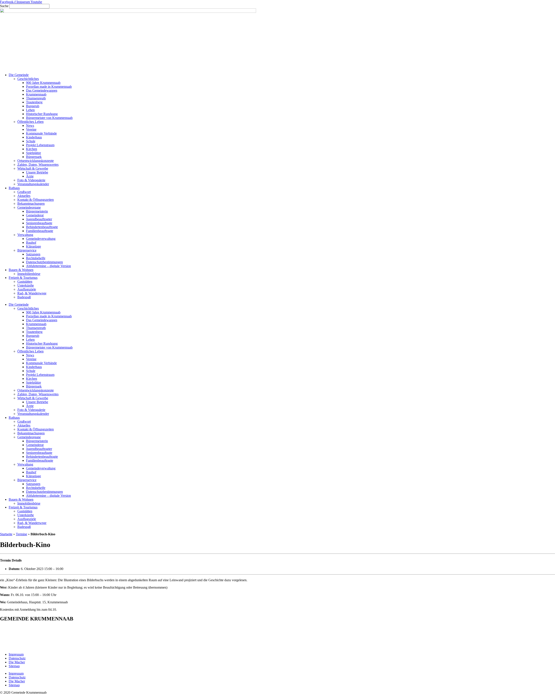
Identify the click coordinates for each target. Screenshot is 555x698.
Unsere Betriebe (37, 172)
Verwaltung (25, 235)
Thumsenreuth (36, 98)
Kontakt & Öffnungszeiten (35, 199)
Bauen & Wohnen (21, 270)
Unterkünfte (25, 285)
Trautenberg (34, 102)
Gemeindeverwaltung (41, 238)
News (30, 125)
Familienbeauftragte (39, 231)
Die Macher (17, 662)
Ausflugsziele (26, 289)
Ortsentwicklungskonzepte (35, 160)
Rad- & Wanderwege (31, 293)
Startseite (6, 534)
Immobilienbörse (28, 274)
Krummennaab (36, 94)
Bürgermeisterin (37, 211)
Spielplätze (33, 153)
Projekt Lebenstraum (40, 145)
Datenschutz (17, 658)
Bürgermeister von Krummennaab (49, 118)
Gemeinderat (35, 215)
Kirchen (31, 149)
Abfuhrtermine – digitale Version (48, 266)
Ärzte (30, 176)
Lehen (30, 110)
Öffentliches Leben (30, 121)
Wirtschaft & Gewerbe (32, 168)
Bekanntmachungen (31, 203)
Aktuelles (23, 196)
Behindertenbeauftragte (42, 227)
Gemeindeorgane (29, 207)
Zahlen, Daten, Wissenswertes (38, 164)
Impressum (16, 654)
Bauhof (31, 242)
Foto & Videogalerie (31, 180)
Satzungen (33, 254)
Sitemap (14, 666)
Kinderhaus (34, 137)
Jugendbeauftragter (39, 219)
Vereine (31, 129)
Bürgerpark (34, 157)
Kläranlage (33, 246)
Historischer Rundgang (42, 114)
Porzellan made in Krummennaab (49, 86)
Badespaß (24, 297)
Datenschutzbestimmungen (44, 262)
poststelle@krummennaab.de (31, 647)
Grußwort (24, 192)
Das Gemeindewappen (41, 90)
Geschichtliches (28, 79)
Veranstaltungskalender (33, 184)
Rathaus (14, 188)
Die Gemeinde (19, 75)
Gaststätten (24, 281)
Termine (21, 534)
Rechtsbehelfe (35, 258)
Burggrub (32, 106)
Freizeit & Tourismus (23, 277)
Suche (4, 6)
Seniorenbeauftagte (39, 223)
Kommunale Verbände (41, 133)
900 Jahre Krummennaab (43, 82)
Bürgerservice (26, 250)
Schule (30, 141)
